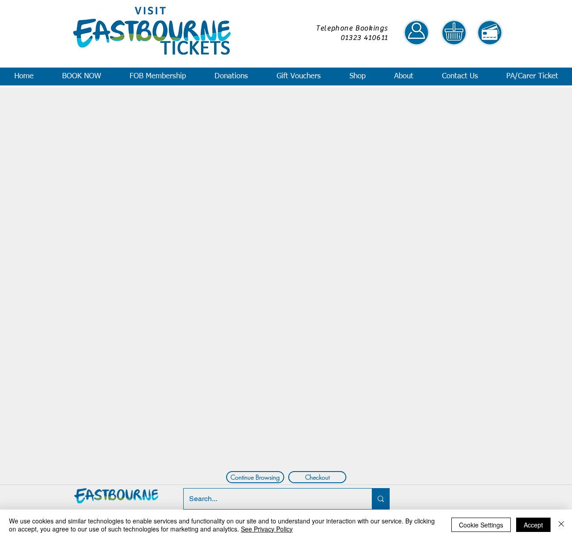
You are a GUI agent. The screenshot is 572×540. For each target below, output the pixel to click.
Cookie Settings (481, 524)
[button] (81, 76)
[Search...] (380, 499)
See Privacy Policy (267, 528)
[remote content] (285, 277)
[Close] (561, 525)
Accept (533, 524)
